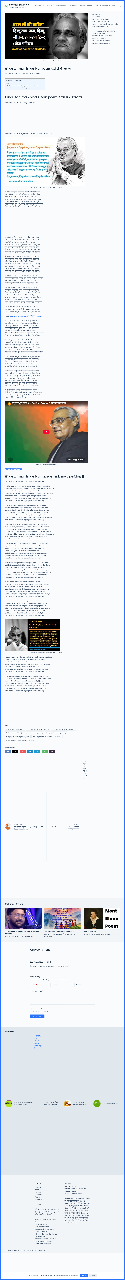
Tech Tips (82, 6)
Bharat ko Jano (40, 6)
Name (34, 985)
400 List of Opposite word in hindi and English (23, 1103)
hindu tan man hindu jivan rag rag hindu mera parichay (24, 733)
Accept (84, 1276)
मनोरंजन (89, 6)
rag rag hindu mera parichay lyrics (17, 737)
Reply (92, 962)
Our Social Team (41, 1224)
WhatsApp (38, 1190)
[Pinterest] (23, 751)
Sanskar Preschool (99, 38)
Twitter (37, 1197)
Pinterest (38, 1204)
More (113, 6)
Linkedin (37, 1202)
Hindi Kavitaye (27, 73)
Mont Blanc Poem (90, 931)
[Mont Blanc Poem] (102, 918)
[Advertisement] (46, 119)
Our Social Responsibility (43, 1241)
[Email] (52, 751)
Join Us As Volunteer (42, 1227)
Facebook (38, 1195)
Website (79, 985)
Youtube (38, 1187)
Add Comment (37, 991)
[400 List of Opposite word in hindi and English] (8, 1103)
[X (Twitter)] (15, 751)
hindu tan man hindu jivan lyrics (38, 729)
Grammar (50, 6)
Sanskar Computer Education (103, 36)
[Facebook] (8, 751)
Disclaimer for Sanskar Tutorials (46, 1239)
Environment (73, 6)
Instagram (38, 1199)
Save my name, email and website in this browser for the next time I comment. (55, 1008)
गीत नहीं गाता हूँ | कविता (13, 469)
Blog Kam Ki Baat (105, 6)
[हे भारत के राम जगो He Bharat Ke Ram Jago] (38, 1103)
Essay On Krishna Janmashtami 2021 (79, 1103)
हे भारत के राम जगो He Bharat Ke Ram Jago (51, 1103)
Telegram (38, 1192)
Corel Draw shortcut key (110, 1104)
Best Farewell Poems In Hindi (40, 962)
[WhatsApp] (45, 751)
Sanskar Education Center (101, 43)
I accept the (40, 1011)
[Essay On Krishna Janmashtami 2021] (67, 1103)
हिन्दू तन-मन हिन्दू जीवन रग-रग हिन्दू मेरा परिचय (20, 740)
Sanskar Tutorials (19, 4)
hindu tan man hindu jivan (15, 729)
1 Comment (37, 73)
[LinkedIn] (30, 751)
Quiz (96, 6)
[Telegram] (37, 751)
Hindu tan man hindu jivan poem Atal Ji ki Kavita (23, 86)
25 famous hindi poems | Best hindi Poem (58, 931)
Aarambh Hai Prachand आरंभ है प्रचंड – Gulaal (26, 316)
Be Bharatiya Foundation (101, 41)
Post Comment (37, 1016)
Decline (93, 1276)
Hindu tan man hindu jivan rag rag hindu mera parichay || (26, 88)
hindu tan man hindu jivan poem (63, 729)
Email (56, 985)
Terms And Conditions (43, 1244)
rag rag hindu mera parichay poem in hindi (47, 737)
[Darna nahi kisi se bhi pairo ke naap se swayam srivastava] (23, 918)
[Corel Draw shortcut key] (97, 1103)
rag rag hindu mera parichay (56, 733)
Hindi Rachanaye (61, 6)
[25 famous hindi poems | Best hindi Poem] (62, 918)
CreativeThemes (39, 1250)
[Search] (120, 6)
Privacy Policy (44, 1011)
